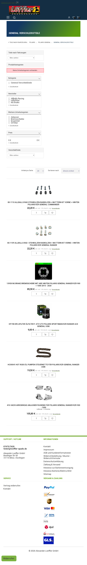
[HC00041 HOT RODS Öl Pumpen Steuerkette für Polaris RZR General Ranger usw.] (44, 352)
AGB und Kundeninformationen (57, 453)
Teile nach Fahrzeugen (18, 42)
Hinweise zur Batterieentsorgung (58, 468)
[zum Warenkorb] (45, 212)
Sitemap (47, 474)
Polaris (32, 42)
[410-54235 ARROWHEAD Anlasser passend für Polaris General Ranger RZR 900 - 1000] (44, 393)
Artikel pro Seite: (27, 170)
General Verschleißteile (63, 42)
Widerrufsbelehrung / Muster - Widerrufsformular (57, 457)
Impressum (49, 450)
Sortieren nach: (53, 170)
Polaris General (44, 42)
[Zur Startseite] (25, 15)
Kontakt (47, 446)
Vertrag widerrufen (11, 486)
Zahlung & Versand (52, 464)
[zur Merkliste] (52, 212)
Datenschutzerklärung (53, 461)
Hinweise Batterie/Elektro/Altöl (57, 471)
